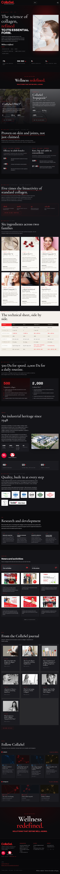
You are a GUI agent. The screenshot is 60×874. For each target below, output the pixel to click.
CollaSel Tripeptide (39, 96)
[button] (35, 3)
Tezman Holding (16, 425)
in (53, 849)
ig (50, 849)
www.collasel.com (50, 845)
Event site (5, 593)
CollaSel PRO (11, 104)
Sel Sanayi (3, 425)
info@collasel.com (12, 856)
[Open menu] (57, 3)
